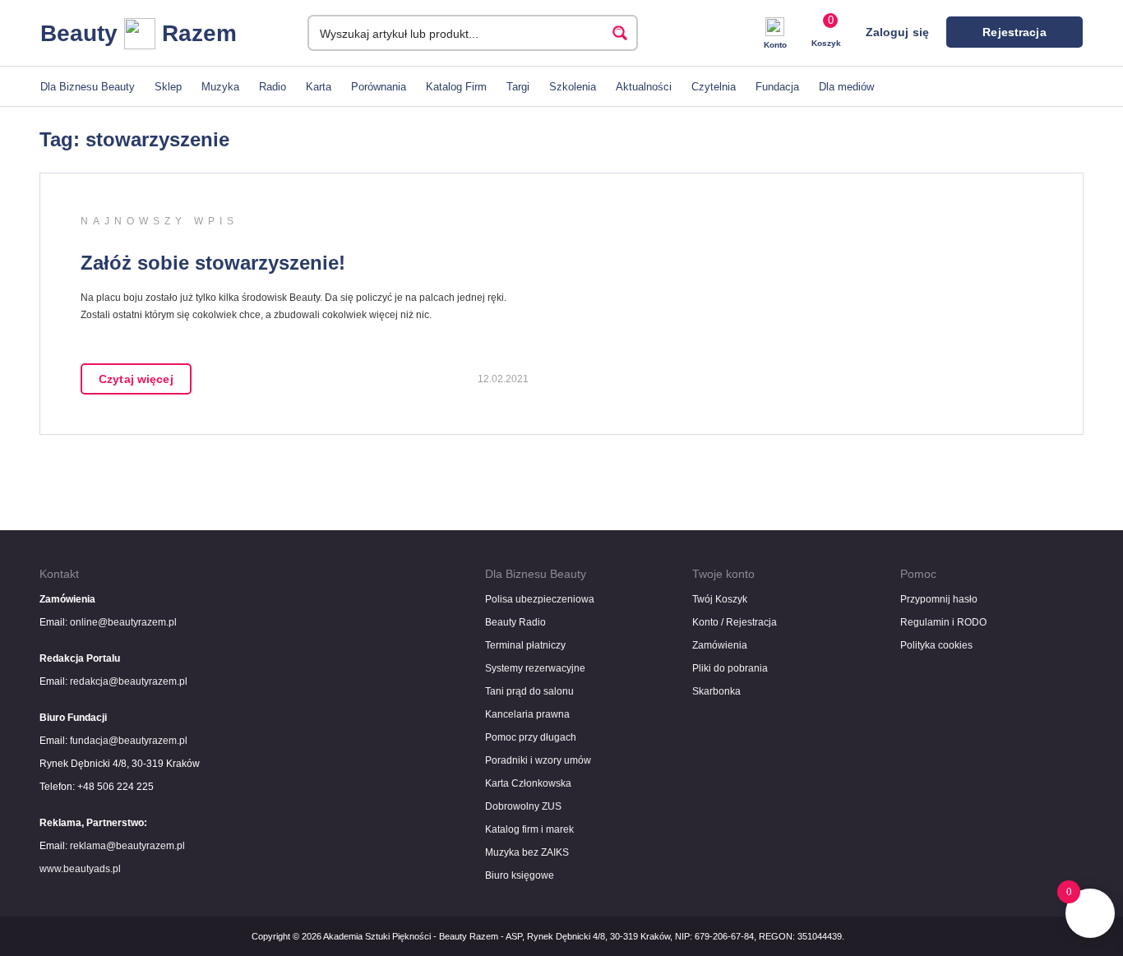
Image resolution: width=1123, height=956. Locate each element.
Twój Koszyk (719, 599)
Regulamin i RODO (943, 622)
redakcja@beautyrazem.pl (128, 681)
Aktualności (644, 87)
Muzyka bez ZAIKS (527, 852)
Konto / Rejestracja (734, 622)
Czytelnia (713, 87)
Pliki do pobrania (730, 668)
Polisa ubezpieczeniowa (539, 599)
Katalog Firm (456, 87)
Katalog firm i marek (529, 829)
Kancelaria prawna (527, 714)
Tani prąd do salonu (529, 691)
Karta (318, 87)
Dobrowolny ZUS (523, 806)
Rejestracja (1014, 32)
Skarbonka (716, 691)
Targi (517, 87)
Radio (272, 87)
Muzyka (220, 87)
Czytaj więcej (136, 379)
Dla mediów (846, 87)
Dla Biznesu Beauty (87, 87)
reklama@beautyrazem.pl (127, 846)
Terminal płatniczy (525, 645)
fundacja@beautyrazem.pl (128, 740)
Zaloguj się (897, 32)
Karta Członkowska (528, 783)
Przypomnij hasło (938, 599)
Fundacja (777, 87)
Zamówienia (719, 645)
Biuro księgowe (519, 875)
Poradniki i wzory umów (538, 760)
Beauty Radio (515, 622)
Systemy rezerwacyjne (535, 668)
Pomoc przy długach (530, 737)
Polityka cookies (936, 645)
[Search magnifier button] (619, 32)
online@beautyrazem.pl (123, 622)
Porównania (378, 87)
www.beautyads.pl (80, 869)
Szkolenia (572, 87)
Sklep (168, 87)
